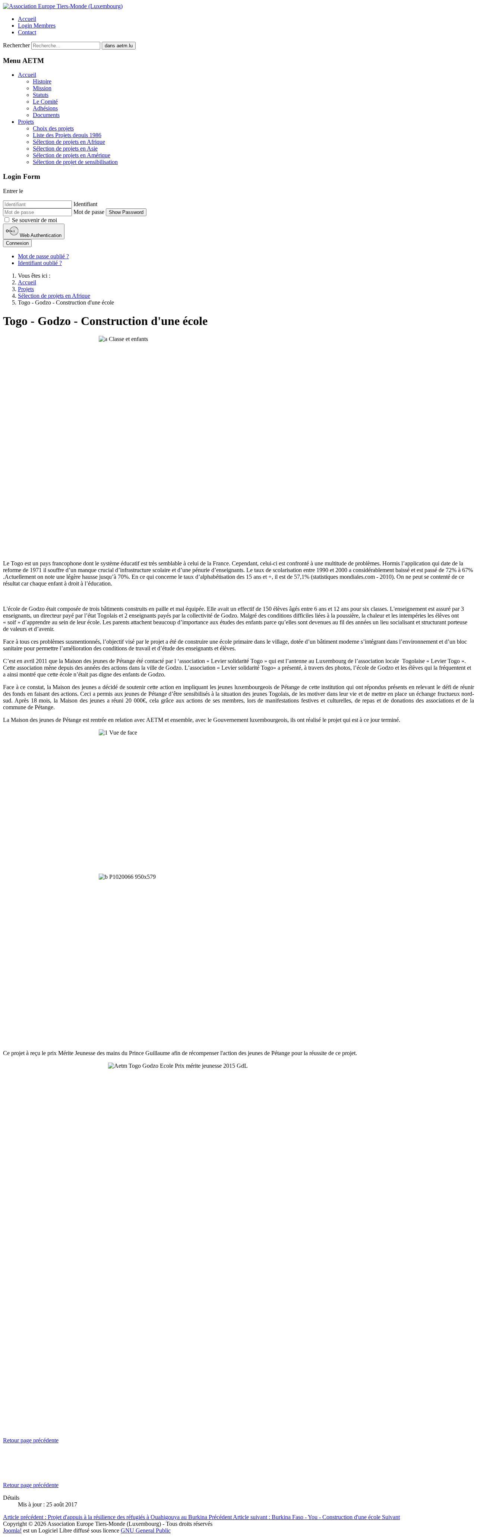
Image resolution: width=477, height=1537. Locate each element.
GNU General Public (146, 1530)
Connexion (17, 243)
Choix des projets (53, 128)
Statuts (40, 95)
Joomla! (12, 1530)
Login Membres (37, 25)
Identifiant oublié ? (40, 263)
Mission (42, 88)
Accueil (27, 19)
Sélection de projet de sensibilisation (75, 162)
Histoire (42, 81)
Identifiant (85, 204)
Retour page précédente (31, 1440)
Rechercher (16, 45)
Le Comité (45, 101)
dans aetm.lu (119, 45)
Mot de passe (88, 212)
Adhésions (45, 108)
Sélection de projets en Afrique (69, 142)
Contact (27, 32)
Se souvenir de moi (34, 220)
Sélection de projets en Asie (65, 148)
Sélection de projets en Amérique (71, 155)
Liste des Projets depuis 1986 (67, 135)
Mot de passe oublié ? (43, 256)
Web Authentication (39, 235)
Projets (26, 122)
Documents (46, 115)
